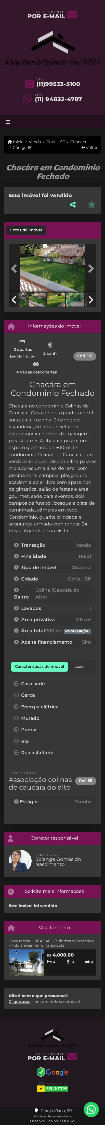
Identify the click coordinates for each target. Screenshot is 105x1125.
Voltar (91, 147)
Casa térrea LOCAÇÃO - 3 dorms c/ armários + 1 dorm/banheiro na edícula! (51, 943)
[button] (15, 268)
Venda (35, 141)
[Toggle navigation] (8, 121)
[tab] (26, 230)
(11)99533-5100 (58, 84)
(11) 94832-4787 (58, 99)
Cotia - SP (55, 141)
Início (18, 141)
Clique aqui (19, 1001)
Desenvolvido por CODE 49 (52, 1121)
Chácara (78, 141)
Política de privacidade (52, 1116)
